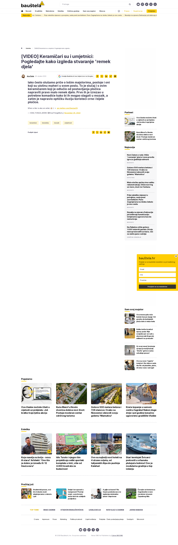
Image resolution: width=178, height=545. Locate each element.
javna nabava (136, 510)
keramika (45, 123)
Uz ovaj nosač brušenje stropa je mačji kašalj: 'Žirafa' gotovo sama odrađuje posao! (145, 349)
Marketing (63, 519)
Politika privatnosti (76, 519)
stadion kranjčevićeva (72, 510)
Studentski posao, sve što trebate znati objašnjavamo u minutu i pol (42, 493)
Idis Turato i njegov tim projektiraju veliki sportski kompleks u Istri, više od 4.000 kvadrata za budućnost (70, 463)
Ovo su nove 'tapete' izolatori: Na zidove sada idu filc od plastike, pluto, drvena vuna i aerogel (146, 364)
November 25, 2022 (72, 113)
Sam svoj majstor (89, 11)
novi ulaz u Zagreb (115, 510)
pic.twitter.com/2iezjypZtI (67, 108)
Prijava (126, 11)
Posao (55, 519)
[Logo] (32, 4)
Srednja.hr (130, 519)
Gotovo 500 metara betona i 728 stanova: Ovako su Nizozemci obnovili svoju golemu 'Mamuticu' (139, 170)
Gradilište (38, 11)
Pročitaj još (27, 484)
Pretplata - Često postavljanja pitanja (111, 519)
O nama (36, 519)
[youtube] (138, 4)
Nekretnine (50, 11)
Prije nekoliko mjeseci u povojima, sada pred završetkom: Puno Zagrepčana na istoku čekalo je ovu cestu (64, 15)
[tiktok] (146, 4)
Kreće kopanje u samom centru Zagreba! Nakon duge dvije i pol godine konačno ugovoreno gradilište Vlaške (141, 411)
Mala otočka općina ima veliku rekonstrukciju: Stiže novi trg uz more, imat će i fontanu (140, 184)
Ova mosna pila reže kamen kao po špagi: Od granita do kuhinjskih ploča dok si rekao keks (145, 318)
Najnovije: (26, 15)
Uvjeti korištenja (90, 519)
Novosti (28, 11)
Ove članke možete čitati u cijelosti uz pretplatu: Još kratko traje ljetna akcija (146, 121)
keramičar (33, 123)
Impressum (45, 519)
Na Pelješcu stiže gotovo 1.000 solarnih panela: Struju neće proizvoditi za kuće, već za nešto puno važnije (140, 230)
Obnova (102, 11)
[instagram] (142, 4)
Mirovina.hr (140, 519)
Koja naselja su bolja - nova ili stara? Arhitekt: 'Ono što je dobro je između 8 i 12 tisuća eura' (36, 461)
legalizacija (95, 510)
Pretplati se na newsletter (157, 287)
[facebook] (151, 4)
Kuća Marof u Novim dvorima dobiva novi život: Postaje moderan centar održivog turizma (146, 135)
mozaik (56, 123)
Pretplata (151, 11)
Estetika (61, 11)
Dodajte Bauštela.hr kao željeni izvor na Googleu (77, 76)
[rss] (155, 4)
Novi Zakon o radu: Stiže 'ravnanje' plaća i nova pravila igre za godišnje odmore (140, 157)
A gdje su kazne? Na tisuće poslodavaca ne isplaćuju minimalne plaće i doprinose (112, 493)
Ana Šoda (30, 76)
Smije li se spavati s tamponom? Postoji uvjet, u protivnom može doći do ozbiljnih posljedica (76, 494)
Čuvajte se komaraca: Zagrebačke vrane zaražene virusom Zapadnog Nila (146, 493)
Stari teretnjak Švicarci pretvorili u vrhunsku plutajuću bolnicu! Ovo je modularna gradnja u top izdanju (139, 463)
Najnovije (130, 147)
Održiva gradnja (73, 11)
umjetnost (68, 123)
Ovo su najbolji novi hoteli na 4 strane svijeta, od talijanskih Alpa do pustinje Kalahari (106, 461)
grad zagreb (49, 510)
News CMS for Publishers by (107, 535)
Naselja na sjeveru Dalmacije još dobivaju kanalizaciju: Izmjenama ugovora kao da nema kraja (140, 215)
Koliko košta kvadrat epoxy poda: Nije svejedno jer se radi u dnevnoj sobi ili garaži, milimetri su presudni (145, 333)
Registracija (138, 11)
